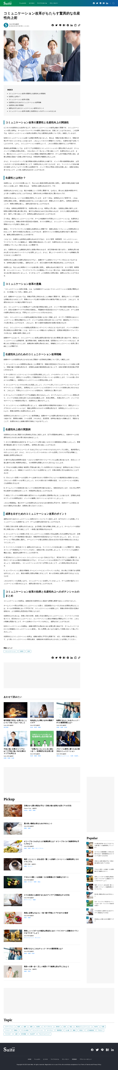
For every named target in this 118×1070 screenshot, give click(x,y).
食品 (71, 1026)
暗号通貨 (23, 1034)
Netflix (96, 1026)
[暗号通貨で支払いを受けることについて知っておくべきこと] (15, 710)
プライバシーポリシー (86, 1059)
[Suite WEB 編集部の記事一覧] (6, 25)
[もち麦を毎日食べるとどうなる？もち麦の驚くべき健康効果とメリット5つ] (90, 845)
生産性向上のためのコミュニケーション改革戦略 (25, 102)
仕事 (28, 651)
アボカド (100, 1030)
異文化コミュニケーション (83, 1026)
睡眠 (74, 1030)
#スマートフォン (28, 899)
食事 (18, 1026)
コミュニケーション (10, 651)
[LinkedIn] (107, 3)
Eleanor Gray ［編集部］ (31, 808)
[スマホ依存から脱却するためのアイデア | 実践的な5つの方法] (13, 900)
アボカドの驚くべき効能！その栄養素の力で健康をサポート (46, 877)
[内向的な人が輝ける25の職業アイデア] (42, 710)
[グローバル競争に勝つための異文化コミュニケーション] (68, 739)
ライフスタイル (42, 3)
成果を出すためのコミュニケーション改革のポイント (26, 108)
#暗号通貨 (6, 727)
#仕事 (31, 727)
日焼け (81, 1030)
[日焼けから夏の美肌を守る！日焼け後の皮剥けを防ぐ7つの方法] (13, 811)
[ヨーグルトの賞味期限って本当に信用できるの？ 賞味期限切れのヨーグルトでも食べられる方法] (90, 854)
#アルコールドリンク (29, 937)
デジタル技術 (24, 1030)
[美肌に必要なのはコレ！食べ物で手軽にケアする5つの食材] (13, 918)
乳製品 (15, 1030)
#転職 (35, 727)
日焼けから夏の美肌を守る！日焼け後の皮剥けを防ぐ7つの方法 (47, 806)
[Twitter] (97, 3)
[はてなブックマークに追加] (64, 25)
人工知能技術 (90, 1030)
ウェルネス (22, 3)
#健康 (29, 828)
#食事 (34, 810)
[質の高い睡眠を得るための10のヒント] (13, 828)
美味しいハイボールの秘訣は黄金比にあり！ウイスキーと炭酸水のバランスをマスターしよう (104, 878)
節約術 (58, 1026)
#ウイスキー (38, 937)
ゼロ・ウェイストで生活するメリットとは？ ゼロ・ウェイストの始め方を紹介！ (104, 903)
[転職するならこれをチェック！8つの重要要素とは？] (68, 710)
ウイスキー (8, 1034)
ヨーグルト (50, 1030)
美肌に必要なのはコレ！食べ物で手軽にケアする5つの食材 (46, 913)
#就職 (39, 727)
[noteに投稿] (75, 25)
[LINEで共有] (60, 25)
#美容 (30, 810)
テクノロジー (54, 3)
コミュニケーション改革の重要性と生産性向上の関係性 (27, 93)
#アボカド (30, 881)
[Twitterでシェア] (56, 25)
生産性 (21, 651)
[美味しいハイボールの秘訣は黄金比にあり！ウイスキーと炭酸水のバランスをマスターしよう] (13, 936)
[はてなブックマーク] (104, 3)
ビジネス (32, 3)
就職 (31, 1026)
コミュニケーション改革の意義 (19, 99)
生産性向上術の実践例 (16, 105)
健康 (25, 1026)
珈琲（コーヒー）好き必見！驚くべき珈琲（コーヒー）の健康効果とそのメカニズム (104, 887)
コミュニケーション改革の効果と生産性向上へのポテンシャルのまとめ (32, 111)
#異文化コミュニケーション (63, 756)
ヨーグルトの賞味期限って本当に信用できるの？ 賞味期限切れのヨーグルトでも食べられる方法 (104, 853)
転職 (103, 1026)
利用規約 (74, 1059)
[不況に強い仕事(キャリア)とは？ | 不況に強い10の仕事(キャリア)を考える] (15, 739)
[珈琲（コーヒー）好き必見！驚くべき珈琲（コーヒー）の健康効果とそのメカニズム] (13, 864)
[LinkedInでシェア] (72, 25)
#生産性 (76, 756)
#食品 (33, 848)
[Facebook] (94, 3)
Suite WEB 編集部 (14, 24)
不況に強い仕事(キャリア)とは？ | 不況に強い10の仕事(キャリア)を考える (15, 751)
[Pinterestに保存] (68, 25)
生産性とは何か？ (15, 96)
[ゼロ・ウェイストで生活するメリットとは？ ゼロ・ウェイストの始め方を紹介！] (90, 903)
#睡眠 (25, 828)
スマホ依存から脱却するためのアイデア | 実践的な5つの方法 (47, 895)
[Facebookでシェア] (53, 25)
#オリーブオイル (39, 848)
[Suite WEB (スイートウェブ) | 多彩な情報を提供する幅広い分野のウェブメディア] (8, 3)
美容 (64, 1026)
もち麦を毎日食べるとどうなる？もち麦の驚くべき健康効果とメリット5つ (104, 845)
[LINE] (100, 3)
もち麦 (67, 1030)
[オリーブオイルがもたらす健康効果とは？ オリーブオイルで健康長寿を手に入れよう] (13, 846)
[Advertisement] (42, 675)
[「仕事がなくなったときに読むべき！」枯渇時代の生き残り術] (42, 739)
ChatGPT (32, 1034)
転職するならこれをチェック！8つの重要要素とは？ (43, 949)
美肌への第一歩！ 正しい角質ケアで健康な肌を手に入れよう (46, 966)
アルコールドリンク (44, 1034)
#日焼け (26, 810)
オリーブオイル (48, 1026)
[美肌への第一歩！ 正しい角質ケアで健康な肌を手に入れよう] (13, 971)
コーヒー (7, 1030)
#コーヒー (30, 866)
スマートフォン (9, 1026)
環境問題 (59, 1030)
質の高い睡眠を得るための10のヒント (38, 823)
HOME (29, 1059)
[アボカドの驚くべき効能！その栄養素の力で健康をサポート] (13, 882)
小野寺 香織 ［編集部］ (30, 864)
